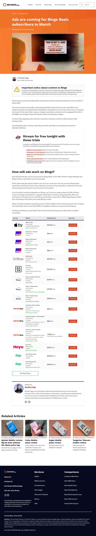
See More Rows (25, 373)
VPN (35, 503)
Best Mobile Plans (70, 485)
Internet (38, 5)
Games (36, 499)
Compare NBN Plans (71, 476)
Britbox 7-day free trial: (34, 150)
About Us (7, 477)
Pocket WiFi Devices (71, 503)
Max (44, 92)
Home (14, 14)
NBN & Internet (39, 481)
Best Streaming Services (73, 494)
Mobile (30, 5)
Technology (38, 490)
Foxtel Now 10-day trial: (34, 161)
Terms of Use (18, 516)
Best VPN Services (70, 499)
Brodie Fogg (24, 78)
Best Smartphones (70, 490)
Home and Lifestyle (41, 494)
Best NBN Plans (69, 481)
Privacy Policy (8, 516)
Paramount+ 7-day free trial (36, 152)
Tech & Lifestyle (60, 5)
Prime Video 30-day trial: (35, 158)
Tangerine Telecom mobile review (81, 441)
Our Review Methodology (13, 486)
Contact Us (8, 481)
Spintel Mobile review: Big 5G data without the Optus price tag (12, 442)
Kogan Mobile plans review (55, 441)
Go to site (73, 225)
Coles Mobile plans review (31, 441)
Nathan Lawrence (8, 437)
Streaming (48, 5)
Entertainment (23, 14)
